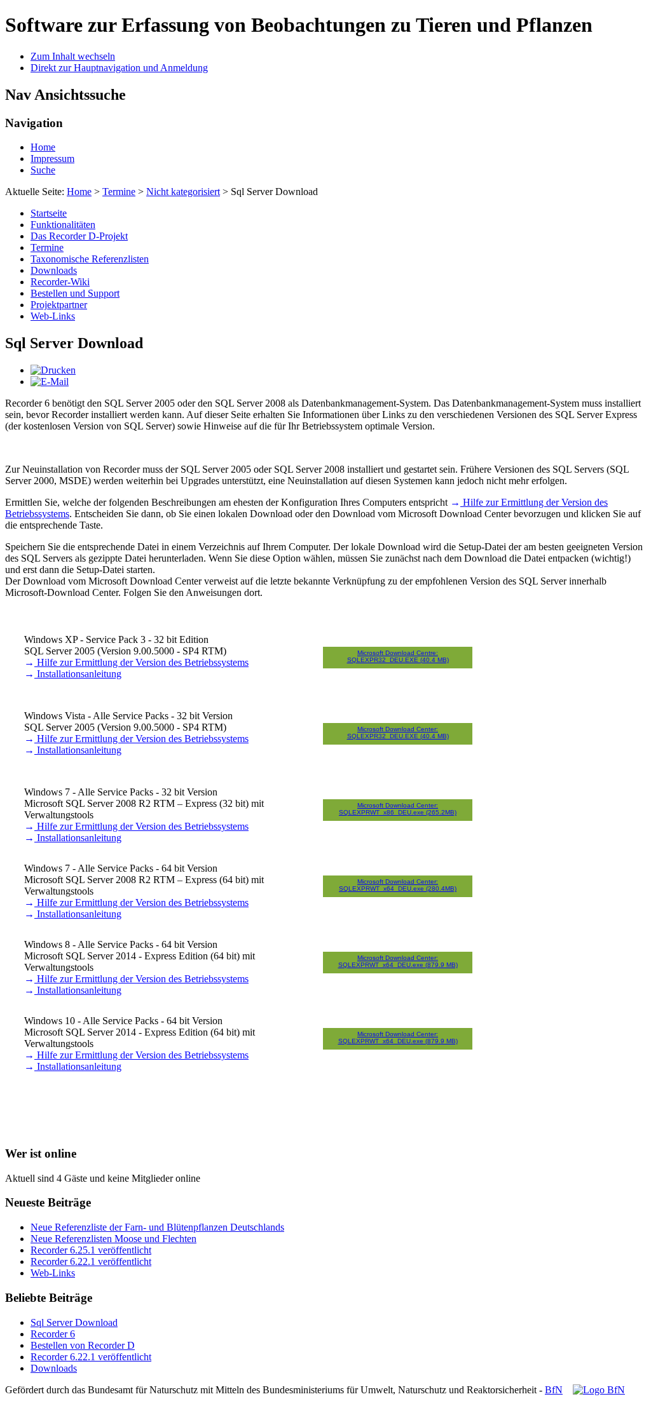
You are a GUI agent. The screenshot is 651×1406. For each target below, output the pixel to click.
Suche (43, 170)
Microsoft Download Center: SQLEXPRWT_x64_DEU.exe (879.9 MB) (398, 961)
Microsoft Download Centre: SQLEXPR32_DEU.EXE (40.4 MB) (398, 656)
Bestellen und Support (75, 293)
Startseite (49, 213)
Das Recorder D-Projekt (79, 236)
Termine (118, 191)
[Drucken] (53, 370)
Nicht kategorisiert (183, 191)
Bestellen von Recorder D (83, 1345)
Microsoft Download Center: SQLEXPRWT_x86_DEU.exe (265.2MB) (397, 809)
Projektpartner (59, 304)
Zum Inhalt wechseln (73, 56)
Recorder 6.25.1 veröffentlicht (91, 1250)
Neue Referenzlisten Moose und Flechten (113, 1238)
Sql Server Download (74, 1322)
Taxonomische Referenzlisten (90, 258)
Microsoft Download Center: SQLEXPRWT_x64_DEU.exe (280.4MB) (397, 885)
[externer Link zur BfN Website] (599, 1389)
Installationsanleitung (77, 673)
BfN (554, 1389)
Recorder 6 (53, 1333)
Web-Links (53, 316)
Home (43, 147)
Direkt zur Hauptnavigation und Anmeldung (119, 67)
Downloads (54, 270)
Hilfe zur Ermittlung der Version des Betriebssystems (141, 662)
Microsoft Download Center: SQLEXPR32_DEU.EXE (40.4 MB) (398, 733)
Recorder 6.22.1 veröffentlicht (91, 1261)
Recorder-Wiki (60, 281)
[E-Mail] (50, 381)
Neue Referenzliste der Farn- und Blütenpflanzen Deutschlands (157, 1227)
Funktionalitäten (63, 224)
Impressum (52, 158)
